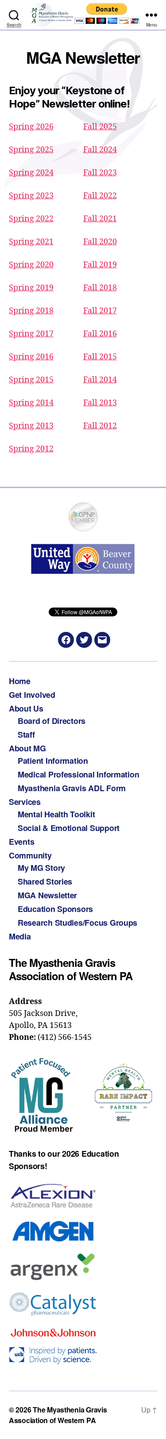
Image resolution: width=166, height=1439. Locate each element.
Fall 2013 (100, 403)
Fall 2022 (100, 196)
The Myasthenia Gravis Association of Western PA (58, 1414)
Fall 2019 (100, 265)
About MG (27, 748)
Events (21, 841)
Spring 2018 (31, 311)
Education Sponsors (55, 909)
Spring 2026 (31, 127)
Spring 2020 (31, 265)
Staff (26, 734)
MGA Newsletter (47, 895)
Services (25, 802)
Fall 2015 (100, 357)
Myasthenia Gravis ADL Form (72, 788)
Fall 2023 (100, 173)
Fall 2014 (100, 380)
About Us (26, 708)
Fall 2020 (100, 242)
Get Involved (32, 694)
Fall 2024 (100, 150)
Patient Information (53, 760)
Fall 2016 (100, 334)
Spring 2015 (31, 380)
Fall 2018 (100, 288)
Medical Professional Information (78, 774)
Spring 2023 (31, 196)
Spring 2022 (31, 219)
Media (20, 936)
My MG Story (41, 867)
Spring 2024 (31, 173)
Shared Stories (45, 881)
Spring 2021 (31, 242)
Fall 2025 (100, 127)
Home (20, 681)
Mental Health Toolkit (56, 814)
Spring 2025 (31, 150)
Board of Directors (51, 721)
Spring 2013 (31, 426)
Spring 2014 (31, 403)
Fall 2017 (100, 311)
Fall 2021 (100, 219)
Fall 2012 (100, 426)
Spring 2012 (31, 449)
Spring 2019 (31, 288)
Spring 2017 (31, 334)
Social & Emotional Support (69, 828)
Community (30, 855)
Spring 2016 (31, 357)
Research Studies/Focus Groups (77, 922)
